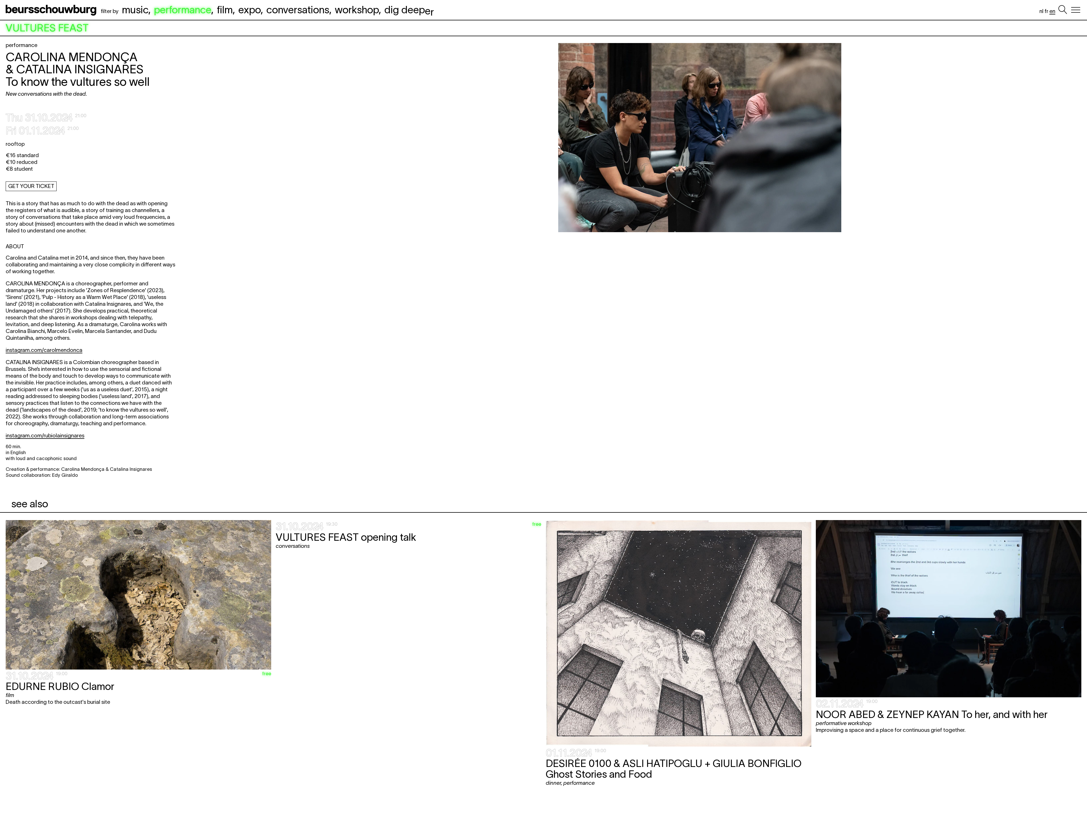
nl (1041, 11)
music (135, 9)
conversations (297, 9)
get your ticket (31, 186)
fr (1046, 11)
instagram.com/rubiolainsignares (45, 436)
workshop (357, 9)
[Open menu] (1075, 9)
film (225, 9)
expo (249, 9)
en (1052, 11)
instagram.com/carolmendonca (44, 350)
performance (182, 9)
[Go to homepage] (52, 10)
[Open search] (1063, 10)
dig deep (409, 9)
